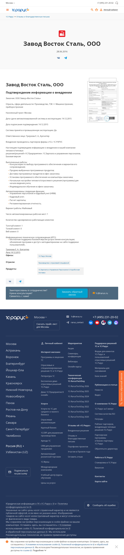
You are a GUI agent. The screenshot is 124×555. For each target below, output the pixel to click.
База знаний (101, 376)
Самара (11, 423)
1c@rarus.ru (102, 293)
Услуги (44, 403)
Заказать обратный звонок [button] (72, 293)
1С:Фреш (45, 462)
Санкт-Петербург (17, 429)
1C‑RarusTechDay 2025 (78, 391)
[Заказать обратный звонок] (116, 2)
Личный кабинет (54, 343)
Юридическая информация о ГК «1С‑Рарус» (29, 503)
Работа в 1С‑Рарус (104, 457)
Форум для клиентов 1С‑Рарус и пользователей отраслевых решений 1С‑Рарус (105, 357)
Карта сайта (101, 481)
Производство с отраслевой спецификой (54, 263)
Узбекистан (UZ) (17, 452)
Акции (71, 348)
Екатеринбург (15, 364)
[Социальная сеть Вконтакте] (91, 322)
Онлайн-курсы (74, 366)
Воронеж (12, 357)
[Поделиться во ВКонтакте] (58, 58)
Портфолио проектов (78, 446)
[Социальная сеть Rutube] (103, 322)
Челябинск (13, 436)
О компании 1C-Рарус (106, 403)
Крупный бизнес (49, 427)
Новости (99, 390)
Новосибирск (15, 396)
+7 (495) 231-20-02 (105, 3)
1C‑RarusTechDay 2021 (78, 411)
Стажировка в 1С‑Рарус (106, 462)
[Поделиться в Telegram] (65, 58)
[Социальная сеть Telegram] (110, 322)
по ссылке (11, 538)
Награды (99, 419)
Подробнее (38, 550)
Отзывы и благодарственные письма (33, 16)
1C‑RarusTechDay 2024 (78, 396)
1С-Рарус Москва (45, 256)
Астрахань (13, 350)
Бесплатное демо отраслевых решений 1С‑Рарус (51, 384)
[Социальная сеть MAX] (116, 322)
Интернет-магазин (50, 352)
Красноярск (14, 383)
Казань (11, 377)
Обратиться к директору (106, 448)
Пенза (10, 403)
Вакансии (99, 467)
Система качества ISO (105, 414)
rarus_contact (77, 322)
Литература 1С (48, 376)
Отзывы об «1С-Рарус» (79, 425)
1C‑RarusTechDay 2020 (78, 416)
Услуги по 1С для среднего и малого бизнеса (50, 411)
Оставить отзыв (75, 456)
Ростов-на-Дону (17, 409)
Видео (98, 395)
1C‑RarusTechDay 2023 (78, 401)
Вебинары (73, 361)
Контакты (100, 476)
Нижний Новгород (19, 390)
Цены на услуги (48, 483)
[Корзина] (96, 9)
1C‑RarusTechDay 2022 (78, 406)
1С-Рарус (10, 16)
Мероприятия (75, 343)
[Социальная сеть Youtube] (97, 322)
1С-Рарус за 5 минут (104, 408)
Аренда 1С (46, 440)
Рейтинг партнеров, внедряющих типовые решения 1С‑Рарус (105, 427)
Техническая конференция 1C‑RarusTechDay (76, 378)
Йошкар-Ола (15, 370)
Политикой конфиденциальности (77, 544)
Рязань (11, 416)
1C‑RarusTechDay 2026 (78, 386)
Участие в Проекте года (79, 451)
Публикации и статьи (106, 384)
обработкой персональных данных (27, 531)
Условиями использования (43, 544)
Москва (11, 344)
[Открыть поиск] (92, 9)
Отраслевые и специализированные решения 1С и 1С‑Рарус (52, 368)
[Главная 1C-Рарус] (50, 10)
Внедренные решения (78, 430)
